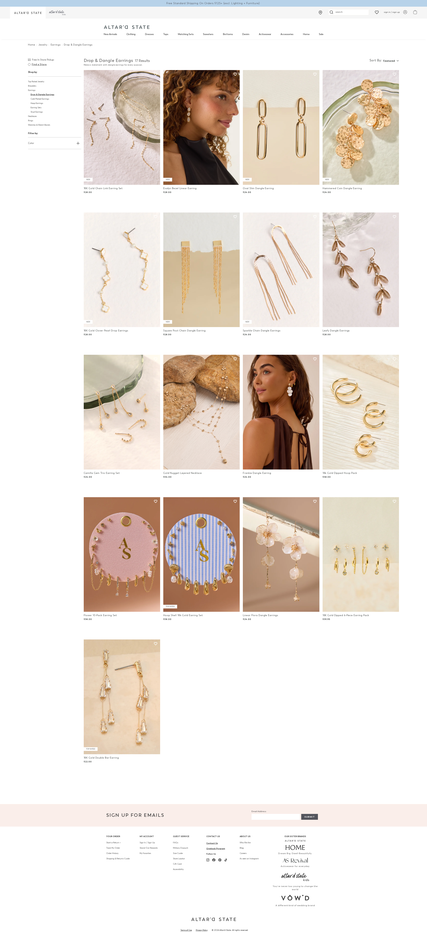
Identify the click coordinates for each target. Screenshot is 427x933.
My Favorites (145, 853)
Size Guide (178, 853)
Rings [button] (30, 120)
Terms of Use (186, 930)
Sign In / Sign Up (147, 842)
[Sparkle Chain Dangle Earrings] (281, 269)
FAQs (175, 842)
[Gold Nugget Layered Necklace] (201, 412)
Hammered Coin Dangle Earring (342, 188)
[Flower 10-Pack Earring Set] (122, 554)
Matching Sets (186, 34)
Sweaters (208, 34)
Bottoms (228, 34)
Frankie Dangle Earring (257, 473)
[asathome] (295, 845)
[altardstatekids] (57, 12)
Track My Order (113, 848)
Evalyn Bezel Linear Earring (180, 188)
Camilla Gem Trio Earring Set (102, 473)
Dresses (149, 34)
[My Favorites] (377, 12)
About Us (245, 836)
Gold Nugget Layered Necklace (182, 473)
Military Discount (180, 848)
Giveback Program (215, 848)
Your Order (113, 836)
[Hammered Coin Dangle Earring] (361, 127)
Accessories (287, 34)
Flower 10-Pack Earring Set (100, 615)
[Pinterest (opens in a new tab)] (220, 860)
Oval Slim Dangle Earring (258, 188)
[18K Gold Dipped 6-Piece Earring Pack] (361, 554)
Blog (242, 848)
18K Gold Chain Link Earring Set (103, 188)
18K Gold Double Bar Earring (101, 757)
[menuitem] (110, 34)
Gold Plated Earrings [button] (40, 99)
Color (31, 143)
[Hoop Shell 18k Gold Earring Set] (201, 554)
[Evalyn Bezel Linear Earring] (201, 127)
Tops (165, 34)
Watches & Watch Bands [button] (39, 125)
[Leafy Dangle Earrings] (361, 269)
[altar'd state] (126, 27)
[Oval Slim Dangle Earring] (281, 127)
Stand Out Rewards (149, 848)
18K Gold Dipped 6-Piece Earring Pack (346, 615)
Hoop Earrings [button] (37, 103)
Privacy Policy (202, 930)
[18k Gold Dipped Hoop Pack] (361, 412)
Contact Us (213, 836)
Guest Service (181, 836)
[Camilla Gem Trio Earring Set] (122, 412)
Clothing (130, 34)
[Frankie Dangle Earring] (281, 412)
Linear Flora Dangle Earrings (260, 615)
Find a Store (39, 64)
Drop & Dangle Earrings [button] (42, 94)
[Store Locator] (320, 13)
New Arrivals (110, 34)
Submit (309, 817)
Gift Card (177, 864)
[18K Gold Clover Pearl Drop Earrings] (122, 269)
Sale (321, 34)
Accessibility (178, 869)
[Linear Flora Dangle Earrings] (281, 554)
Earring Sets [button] (36, 107)
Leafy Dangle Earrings (336, 330)
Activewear (265, 34)
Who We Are (245, 842)
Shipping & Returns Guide (118, 858)
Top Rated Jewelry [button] (36, 81)
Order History (112, 853)
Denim (245, 34)
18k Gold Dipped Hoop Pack (340, 473)
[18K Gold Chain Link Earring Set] (122, 127)
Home (306, 34)
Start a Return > (113, 842)
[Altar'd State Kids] (295, 876)
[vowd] (295, 897)
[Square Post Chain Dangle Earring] (201, 269)
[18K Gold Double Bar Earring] (122, 696)
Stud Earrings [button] (37, 112)
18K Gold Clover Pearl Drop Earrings (106, 330)
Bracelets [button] (32, 86)
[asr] (295, 860)
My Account (147, 836)
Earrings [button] (31, 90)
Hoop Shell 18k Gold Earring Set (183, 615)
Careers (243, 853)
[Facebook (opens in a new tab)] (214, 860)
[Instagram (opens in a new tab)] (208, 860)
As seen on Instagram (249, 858)
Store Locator (179, 858)
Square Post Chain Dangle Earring (184, 330)
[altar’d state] (28, 12)
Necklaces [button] (32, 116)
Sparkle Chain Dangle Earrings (262, 330)
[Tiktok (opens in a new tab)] (226, 860)
